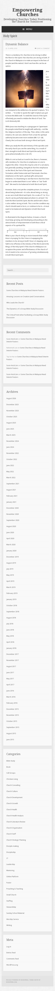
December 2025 (12, 405)
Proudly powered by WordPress (17, 980)
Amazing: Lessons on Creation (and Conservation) (25, 297)
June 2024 (10, 447)
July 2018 (9, 624)
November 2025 (12, 411)
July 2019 (9, 569)
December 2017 (12, 654)
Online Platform (12, 877)
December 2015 (12, 709)
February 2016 (11, 703)
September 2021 (12, 484)
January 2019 (11, 599)
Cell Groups (10, 773)
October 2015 (11, 721)
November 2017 (12, 660)
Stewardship (11, 907)
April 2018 (10, 642)
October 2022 (11, 459)
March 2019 (10, 587)
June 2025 (10, 429)
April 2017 (10, 685)
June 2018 (10, 630)
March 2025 (10, 435)
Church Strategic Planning (16, 840)
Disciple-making (12, 846)
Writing (9, 925)
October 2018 (11, 605)
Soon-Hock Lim (12, 339)
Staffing (9, 901)
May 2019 (10, 575)
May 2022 (10, 472)
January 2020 (11, 551)
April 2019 (10, 581)
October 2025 (11, 417)
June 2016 (10, 691)
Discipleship (11, 852)
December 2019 (12, 557)
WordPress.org (12, 965)
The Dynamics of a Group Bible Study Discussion (24, 309)
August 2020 (11, 526)
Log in (8, 947)
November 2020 (12, 514)
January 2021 (11, 502)
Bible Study (10, 761)
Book (8, 767)
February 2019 (11, 593)
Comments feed (12, 959)
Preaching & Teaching (14, 889)
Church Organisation (14, 828)
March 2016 (10, 697)
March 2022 (10, 478)
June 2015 (10, 740)
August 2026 (11, 398)
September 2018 (12, 612)
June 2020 (10, 532)
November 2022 (12, 453)
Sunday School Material (15, 913)
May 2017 (10, 679)
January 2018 (11, 648)
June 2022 (10, 465)
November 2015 (12, 715)
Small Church (11, 895)
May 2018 (10, 636)
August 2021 (11, 490)
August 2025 (11, 423)
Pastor (8, 883)
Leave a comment (43, 48)
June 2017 (10, 673)
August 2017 (11, 666)
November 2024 (12, 441)
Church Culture (12, 791)
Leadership (10, 864)
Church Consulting (13, 785)
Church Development (14, 797)
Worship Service (12, 919)
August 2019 (11, 563)
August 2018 (11, 618)
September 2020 (12, 520)
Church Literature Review (15, 822)
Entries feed (10, 953)
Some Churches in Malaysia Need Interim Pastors (25, 290)
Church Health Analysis (14, 816)
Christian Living (12, 779)
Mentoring (10, 870)
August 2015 (11, 733)
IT (7, 858)
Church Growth (12, 803)
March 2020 (10, 545)
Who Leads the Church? (15, 303)
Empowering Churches (27, 12)
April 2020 (10, 538)
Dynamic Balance (16, 44)
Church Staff (11, 834)
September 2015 (12, 727)
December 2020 (12, 508)
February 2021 (11, 496)
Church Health (11, 810)
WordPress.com (11, 982)
